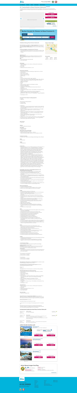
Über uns (35, 380)
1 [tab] (24, 336)
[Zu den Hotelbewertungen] (51, 19)
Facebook (56, 380)
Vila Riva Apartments (36, 339)
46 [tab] (32, 28)
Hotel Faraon (35, 326)
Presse (45, 381)
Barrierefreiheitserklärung (47, 385)
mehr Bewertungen (53, 372)
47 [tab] (33, 28)
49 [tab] (34, 28)
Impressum (36, 381)
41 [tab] (29, 28)
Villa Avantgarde (36, 351)
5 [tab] (27, 336)
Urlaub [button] (27, 4)
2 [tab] (25, 336)
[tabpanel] (32, 19)
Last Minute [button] (22, 4)
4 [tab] (26, 336)
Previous (21, 18)
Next (43, 18)
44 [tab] (31, 28)
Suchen (52, 37)
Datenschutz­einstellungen (36, 387)
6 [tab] (27, 336)
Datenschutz (36, 385)
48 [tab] (33, 28)
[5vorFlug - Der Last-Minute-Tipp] (22, 2)
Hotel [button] (32, 4)
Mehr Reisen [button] (42, 4)
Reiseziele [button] (36, 4)
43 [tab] (30, 28)
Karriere (45, 380)
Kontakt (35, 382)
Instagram (56, 381)
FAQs (45, 382)
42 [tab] (30, 28)
